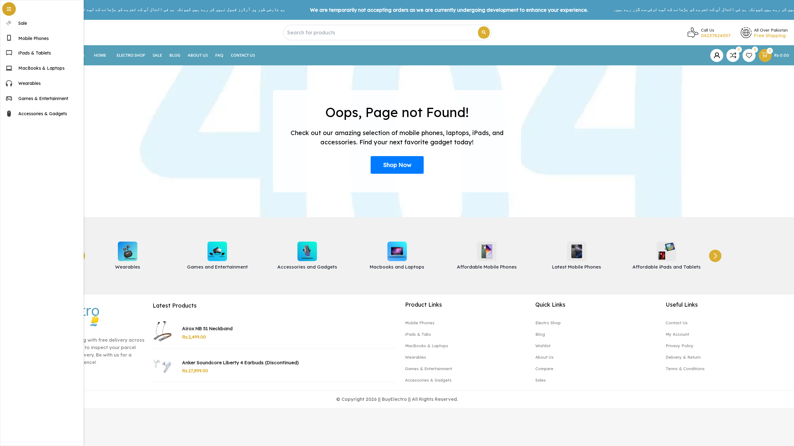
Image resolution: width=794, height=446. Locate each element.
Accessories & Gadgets (428, 380)
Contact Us (243, 55)
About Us (198, 55)
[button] (715, 256)
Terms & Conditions (685, 368)
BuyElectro (394, 399)
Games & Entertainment (428, 368)
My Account (677, 334)
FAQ (219, 55)
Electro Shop (131, 55)
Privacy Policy (680, 345)
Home (100, 55)
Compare (544, 368)
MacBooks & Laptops (426, 345)
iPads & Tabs (418, 334)
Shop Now (397, 164)
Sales (540, 380)
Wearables (415, 357)
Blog (174, 55)
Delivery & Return (683, 357)
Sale (157, 55)
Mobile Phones (420, 322)
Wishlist (543, 345)
